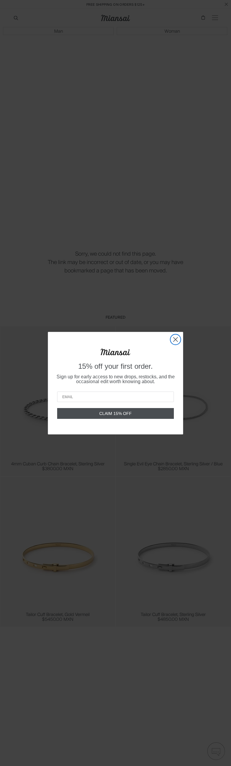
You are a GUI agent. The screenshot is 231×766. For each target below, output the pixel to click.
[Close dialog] (175, 339)
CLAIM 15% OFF (115, 413)
